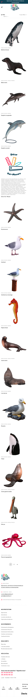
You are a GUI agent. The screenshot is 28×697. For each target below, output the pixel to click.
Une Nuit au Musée (5, 194)
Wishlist (17, 689)
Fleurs (10, 186)
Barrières (12, 180)
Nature (11, 189)
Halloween (3, 187)
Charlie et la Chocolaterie (17, 181)
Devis (24, 693)
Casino (2, 181)
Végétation (12, 194)
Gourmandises (19, 186)
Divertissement (4, 184)
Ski (21, 192)
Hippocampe (4, 327)
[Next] (17, 564)
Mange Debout (7, 188)
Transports (4, 193)
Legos (2, 188)
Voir (4, 16)
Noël (14, 189)
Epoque (24, 184)
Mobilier (3, 189)
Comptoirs (7, 182)
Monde (7, 189)
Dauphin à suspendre (6, 115)
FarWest (20, 185)
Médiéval (17, 188)
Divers (15, 183)
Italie (8, 187)
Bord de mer (4, 47)
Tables (24, 192)
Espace (2, 185)
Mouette (3, 426)
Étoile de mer (4, 229)
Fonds (13, 186)
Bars (16, 180)
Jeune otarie (4, 360)
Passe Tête (22, 189)
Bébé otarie (4, 82)
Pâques (17, 189)
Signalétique (17, 192)
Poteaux (18, 190)
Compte (10, 689)
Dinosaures (10, 183)
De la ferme (13, 182)
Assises (3, 180)
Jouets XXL (12, 187)
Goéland (3, 262)
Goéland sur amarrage (6, 295)
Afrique (3, 179)
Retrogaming (4, 191)
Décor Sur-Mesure (5, 196)
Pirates (9, 190)
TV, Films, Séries (21, 193)
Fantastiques (14, 185)
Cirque (9, 80)
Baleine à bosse (5, 50)
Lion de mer (4, 393)
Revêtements (11, 191)
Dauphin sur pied (5, 148)
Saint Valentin (21, 191)
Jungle (17, 187)
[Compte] (10, 688)
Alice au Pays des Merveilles (12, 179)
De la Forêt (19, 182)
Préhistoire (23, 190)
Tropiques (14, 193)
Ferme (23, 185)
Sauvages (11, 192)
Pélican (3, 524)
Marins (9, 47)
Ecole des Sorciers (13, 184)
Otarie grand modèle (6, 491)
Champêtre (7, 181)
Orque (2, 458)
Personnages (4, 190)
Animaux (21, 179)
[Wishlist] (17, 688)
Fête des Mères (4, 186)
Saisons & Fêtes (4, 192)
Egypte (20, 184)
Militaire (22, 188)
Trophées (9, 193)
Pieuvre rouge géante (6, 557)
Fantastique (8, 185)
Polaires (14, 190)
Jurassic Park (22, 187)
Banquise (7, 180)
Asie (25, 179)
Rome (16, 191)
